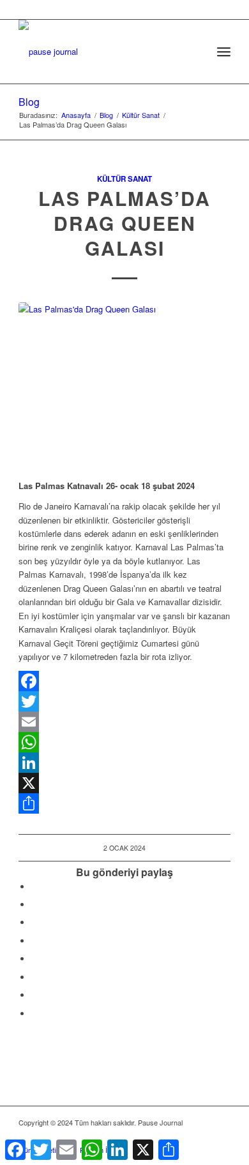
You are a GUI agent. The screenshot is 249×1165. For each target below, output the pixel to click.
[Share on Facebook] (34, 887)
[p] (103, 45)
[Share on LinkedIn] (34, 941)
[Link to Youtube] (34, 1013)
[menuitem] (195, 52)
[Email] (124, 722)
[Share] (124, 803)
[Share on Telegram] (34, 959)
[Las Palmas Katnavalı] (124, 383)
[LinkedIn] (124, 762)
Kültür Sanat (124, 178)
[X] (124, 783)
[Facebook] (124, 681)
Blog (29, 101)
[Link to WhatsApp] (201, 1136)
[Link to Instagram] (34, 995)
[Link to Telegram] (220, 1136)
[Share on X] (34, 904)
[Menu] (223, 52)
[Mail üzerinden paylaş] (34, 977)
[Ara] (195, 52)
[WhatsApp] (124, 742)
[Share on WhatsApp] (34, 922)
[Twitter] (124, 701)
